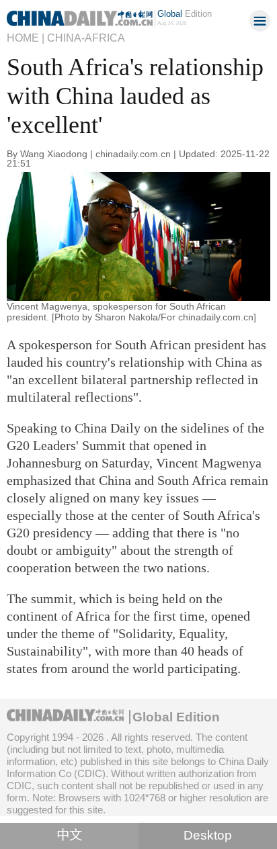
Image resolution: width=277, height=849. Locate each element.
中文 (69, 835)
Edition (184, 14)
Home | (25, 38)
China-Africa (86, 38)
